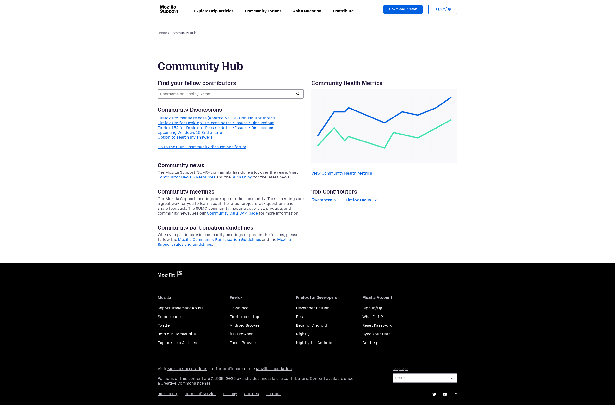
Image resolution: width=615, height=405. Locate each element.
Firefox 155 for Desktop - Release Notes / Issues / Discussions (216, 123)
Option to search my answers (185, 137)
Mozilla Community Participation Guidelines (219, 239)
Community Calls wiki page (232, 213)
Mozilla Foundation (274, 369)
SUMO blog (242, 177)
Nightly (303, 334)
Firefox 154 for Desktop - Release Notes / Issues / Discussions (216, 127)
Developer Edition (313, 308)
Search (298, 94)
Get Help (370, 342)
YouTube (445, 394)
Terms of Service (200, 394)
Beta (300, 316)
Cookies (251, 394)
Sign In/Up (443, 9)
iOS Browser (241, 334)
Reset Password (377, 325)
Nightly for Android (314, 342)
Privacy (230, 394)
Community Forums (263, 11)
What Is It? (372, 316)
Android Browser (245, 325)
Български (321, 200)
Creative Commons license (185, 383)
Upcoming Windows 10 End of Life (190, 132)
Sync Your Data (376, 334)
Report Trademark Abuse (180, 308)
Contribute (343, 11)
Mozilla (170, 275)
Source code (169, 316)
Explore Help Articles (214, 11)
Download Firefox (403, 9)
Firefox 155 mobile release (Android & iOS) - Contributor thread (216, 118)
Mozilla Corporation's (187, 369)
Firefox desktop (244, 316)
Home (162, 33)
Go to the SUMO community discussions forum (202, 147)
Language (400, 369)
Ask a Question (307, 11)
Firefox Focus (358, 200)
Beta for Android (311, 325)
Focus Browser (243, 342)
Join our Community (177, 334)
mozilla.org (168, 394)
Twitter (164, 325)
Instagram (455, 394)
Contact (273, 394)
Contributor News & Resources (186, 177)
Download (239, 308)
